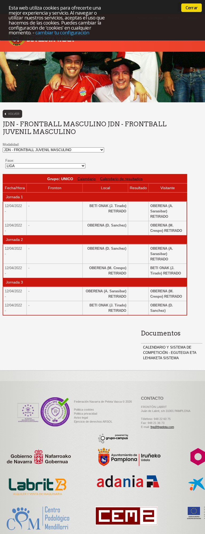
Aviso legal (81, 417)
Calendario (86, 179)
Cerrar (192, 8)
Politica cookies (84, 409)
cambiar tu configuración (62, 32)
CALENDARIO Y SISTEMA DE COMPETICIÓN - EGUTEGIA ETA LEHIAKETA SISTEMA (169, 352)
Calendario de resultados (121, 179)
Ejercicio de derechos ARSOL (93, 421)
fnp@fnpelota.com (162, 426)
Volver (13, 113)
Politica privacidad (85, 413)
